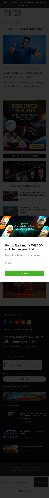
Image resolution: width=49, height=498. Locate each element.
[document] (24, 249)
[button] (45, 219)
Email (8, 263)
